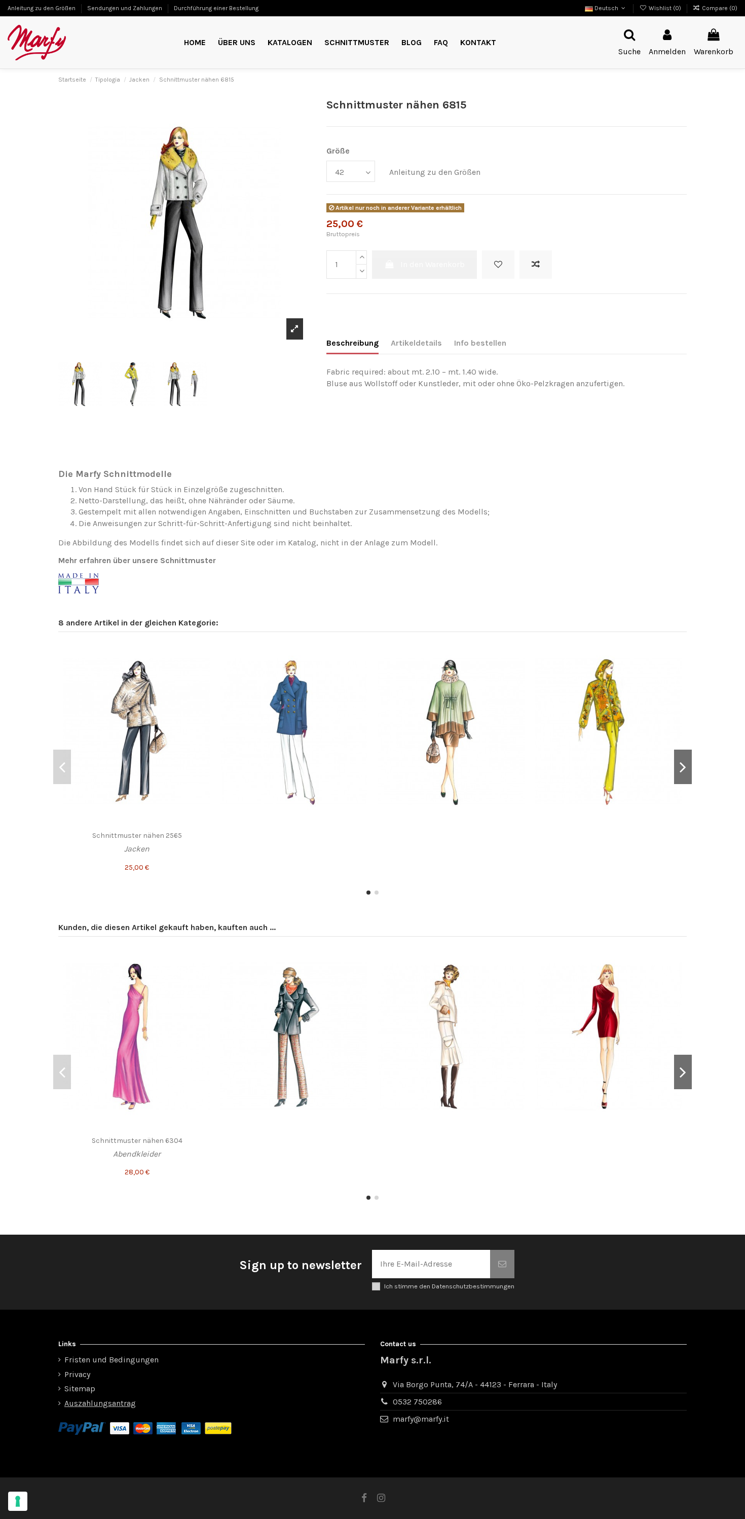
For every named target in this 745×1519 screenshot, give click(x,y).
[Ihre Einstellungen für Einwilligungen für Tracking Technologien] (17, 1501)
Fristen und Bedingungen (111, 1359)
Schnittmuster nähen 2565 (137, 835)
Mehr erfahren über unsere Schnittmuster (137, 560)
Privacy (77, 1374)
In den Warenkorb (432, 264)
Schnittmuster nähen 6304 (137, 1140)
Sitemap (79, 1388)
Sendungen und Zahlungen (125, 8)
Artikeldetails (416, 343)
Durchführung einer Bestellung (216, 8)
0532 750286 (417, 1401)
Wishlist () (664, 8)
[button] (356, 42)
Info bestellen (480, 343)
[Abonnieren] (502, 1264)
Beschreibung (352, 343)
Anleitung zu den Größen (42, 8)
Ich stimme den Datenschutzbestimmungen (449, 1286)
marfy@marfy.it (421, 1419)
